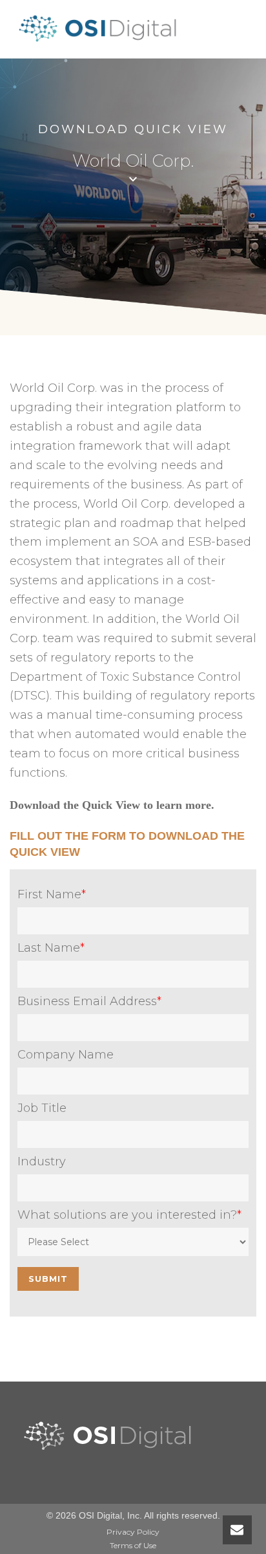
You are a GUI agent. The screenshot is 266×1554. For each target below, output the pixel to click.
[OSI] (101, 42)
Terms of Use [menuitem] (133, 1545)
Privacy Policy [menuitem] (133, 1532)
